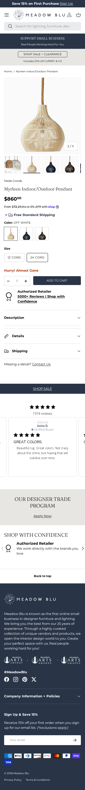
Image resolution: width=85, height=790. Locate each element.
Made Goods (13, 181)
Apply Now (43, 516)
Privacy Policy (13, 779)
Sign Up (66, 4)
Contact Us (41, 364)
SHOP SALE (42, 389)
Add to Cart (57, 280)
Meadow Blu (21, 773)
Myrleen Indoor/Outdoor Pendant (37, 71)
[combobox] (42, 26)
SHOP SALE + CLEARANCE (43, 54)
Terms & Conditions (38, 779)
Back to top (42, 576)
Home (8, 71)
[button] (78, 14)
